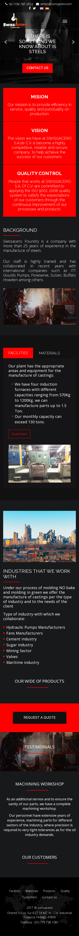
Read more (19, 434)
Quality (65, 891)
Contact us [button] (37, 68)
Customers (29, 897)
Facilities (15, 891)
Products (49, 891)
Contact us (49, 897)
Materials (32, 891)
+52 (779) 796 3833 (21, 4)
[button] (6, 42)
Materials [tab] (49, 353)
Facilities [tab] (18, 353)
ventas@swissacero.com (56, 4)
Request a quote (40, 718)
